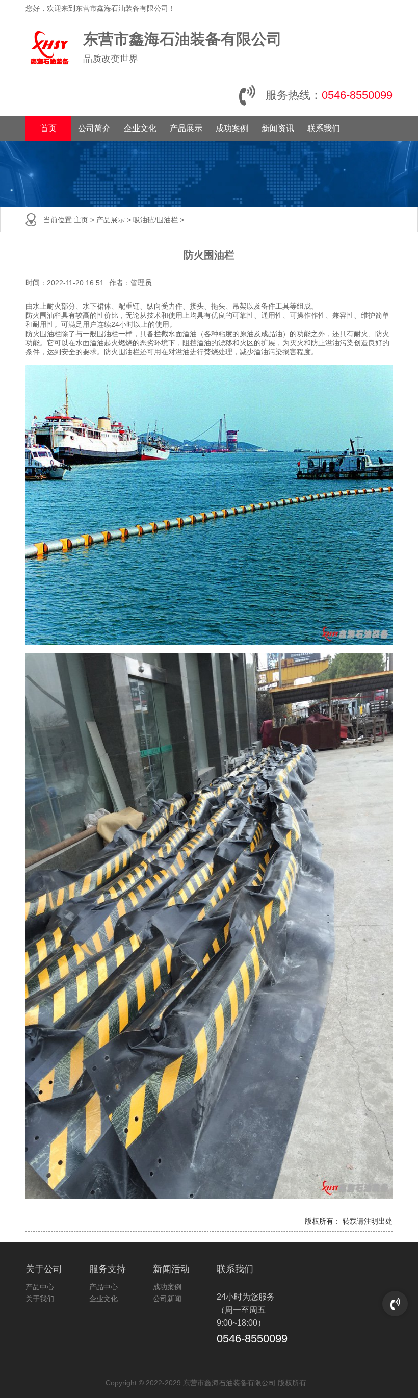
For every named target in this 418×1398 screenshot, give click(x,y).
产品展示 (186, 128)
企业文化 (140, 128)
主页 (81, 220)
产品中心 (39, 1287)
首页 (48, 128)
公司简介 (94, 128)
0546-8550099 (357, 95)
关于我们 (39, 1298)
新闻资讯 (278, 128)
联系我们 (323, 128)
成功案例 (232, 128)
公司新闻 (167, 1298)
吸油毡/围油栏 (155, 220)
